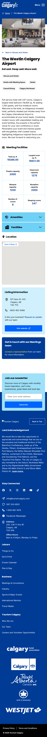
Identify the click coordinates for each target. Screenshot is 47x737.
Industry (5, 589)
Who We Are (7, 621)
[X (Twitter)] (10, 490)
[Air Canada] (23, 695)
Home (7, 13)
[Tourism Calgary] (10, 5)
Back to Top (37, 421)
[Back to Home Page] (13, 421)
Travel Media (8, 606)
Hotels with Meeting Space (14, 82)
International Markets (11, 600)
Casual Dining (9, 88)
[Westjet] (23, 710)
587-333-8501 (13, 504)
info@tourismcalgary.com (18, 498)
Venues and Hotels (11, 76)
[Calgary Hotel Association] (23, 649)
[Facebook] (3, 490)
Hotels (32, 82)
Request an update (33, 317)
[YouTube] (30, 490)
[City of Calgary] (23, 664)
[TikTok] (37, 490)
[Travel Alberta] (23, 679)
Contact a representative (16, 352)
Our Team (6, 627)
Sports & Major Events (12, 594)
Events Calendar (9, 562)
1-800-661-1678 (13, 510)
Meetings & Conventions (13, 583)
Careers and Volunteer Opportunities (18, 632)
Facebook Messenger (16, 516)
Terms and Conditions (28, 728)
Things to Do (8, 551)
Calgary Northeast (27, 88)
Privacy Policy (9, 728)
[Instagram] (17, 490)
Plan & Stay (7, 568)
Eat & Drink (7, 556)
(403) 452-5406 (17, 310)
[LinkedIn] (24, 490)
